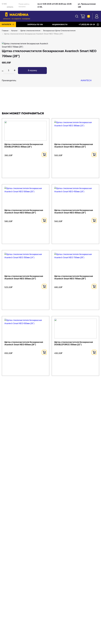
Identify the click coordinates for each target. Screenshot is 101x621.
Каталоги (6, 24)
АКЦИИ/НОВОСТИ (59, 24)
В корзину (32, 70)
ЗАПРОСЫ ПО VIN (35, 24)
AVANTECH (86, 80)
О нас (4, 4)
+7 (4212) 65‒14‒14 (87, 24)
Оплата (10, 7)
